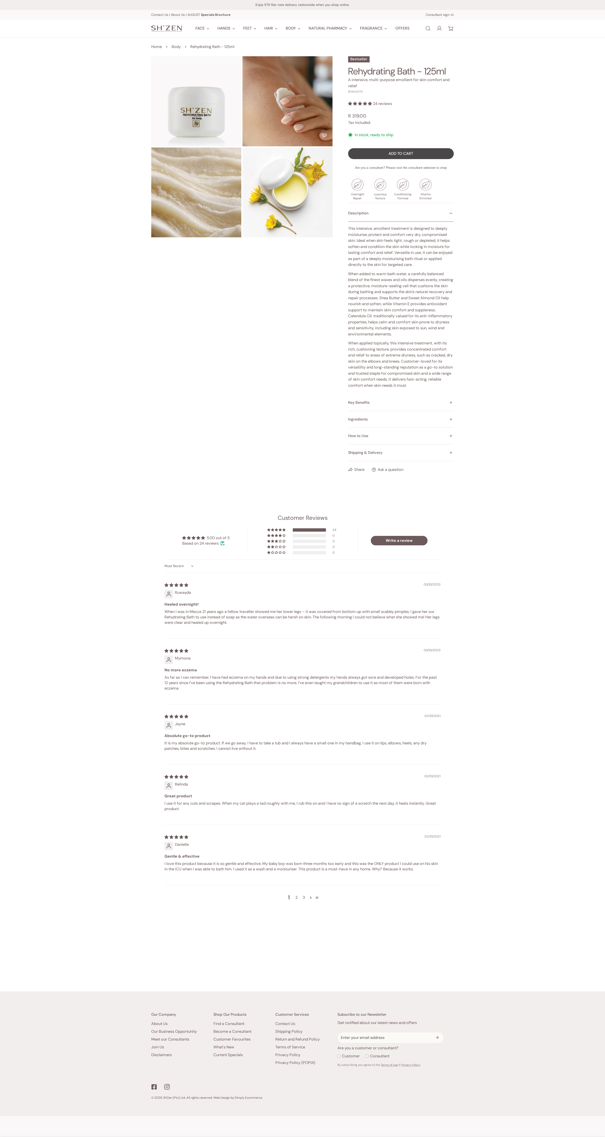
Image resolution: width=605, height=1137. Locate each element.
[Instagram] (166, 1086)
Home (156, 46)
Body (176, 46)
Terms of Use (389, 1065)
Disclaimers (161, 1054)
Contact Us (159, 15)
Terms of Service (290, 1047)
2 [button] (296, 897)
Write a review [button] (399, 540)
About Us (178, 15)
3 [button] (304, 897)
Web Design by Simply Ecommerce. (238, 1098)
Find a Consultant (228, 1023)
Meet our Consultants (170, 1039)
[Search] (428, 28)
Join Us (157, 1047)
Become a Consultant (232, 1031)
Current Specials (228, 1054)
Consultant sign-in (440, 15)
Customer (351, 1056)
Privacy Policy (287, 1054)
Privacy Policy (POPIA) (295, 1062)
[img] (176, 585)
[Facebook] (154, 1086)
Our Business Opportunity (174, 1031)
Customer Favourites (232, 1039)
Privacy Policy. (411, 1065)
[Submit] (437, 1037)
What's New (223, 1047)
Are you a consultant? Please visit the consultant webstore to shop (401, 167)
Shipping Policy (288, 1031)
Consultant (379, 1056)
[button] (451, 28)
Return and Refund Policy (297, 1039)
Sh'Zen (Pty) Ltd (174, 1098)
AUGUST (208, 15)
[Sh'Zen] (166, 28)
